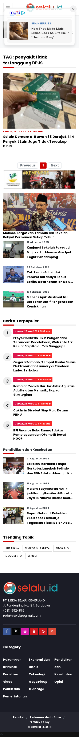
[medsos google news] (43, 631)
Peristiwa (10, 674)
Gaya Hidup (38, 682)
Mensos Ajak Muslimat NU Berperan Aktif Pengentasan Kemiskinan (50, 302)
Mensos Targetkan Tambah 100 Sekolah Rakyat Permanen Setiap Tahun (35, 235)
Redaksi (18, 717)
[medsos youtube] (34, 631)
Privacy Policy (39, 722)
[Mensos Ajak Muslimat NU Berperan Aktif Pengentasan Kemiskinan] (13, 298)
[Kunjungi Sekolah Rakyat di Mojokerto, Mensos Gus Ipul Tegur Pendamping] (13, 249)
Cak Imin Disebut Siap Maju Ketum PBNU (40, 412)
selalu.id (45, 727)
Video (7, 682)
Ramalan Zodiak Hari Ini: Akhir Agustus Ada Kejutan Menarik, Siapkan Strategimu (44, 390)
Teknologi (37, 674)
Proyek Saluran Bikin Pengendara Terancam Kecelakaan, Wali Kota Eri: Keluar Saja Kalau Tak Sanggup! (43, 342)
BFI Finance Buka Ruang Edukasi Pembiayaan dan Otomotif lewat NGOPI (39, 434)
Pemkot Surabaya (37, 548)
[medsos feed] (52, 631)
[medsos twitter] (16, 631)
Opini (58, 682)
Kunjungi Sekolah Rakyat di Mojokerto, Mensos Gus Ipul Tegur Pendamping (49, 252)
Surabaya (12, 548)
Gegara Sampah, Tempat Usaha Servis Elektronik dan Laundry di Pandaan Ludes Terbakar (44, 366)
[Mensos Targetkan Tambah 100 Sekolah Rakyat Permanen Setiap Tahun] (39, 211)
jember (33, 555)
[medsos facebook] (7, 631)
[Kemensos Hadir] (39, 179)
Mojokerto (13, 555)
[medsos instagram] (25, 631)
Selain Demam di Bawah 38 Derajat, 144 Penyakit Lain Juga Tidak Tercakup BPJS (38, 141)
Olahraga (36, 689)
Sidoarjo (62, 548)
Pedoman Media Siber (45, 717)
